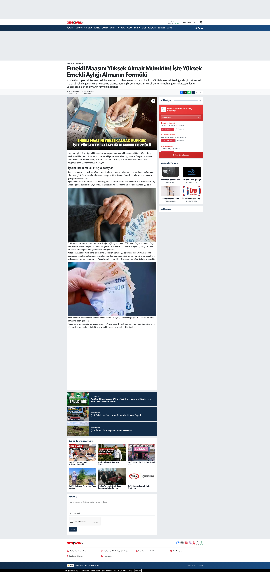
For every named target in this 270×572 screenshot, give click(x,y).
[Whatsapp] (201, 543)
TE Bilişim (200, 565)
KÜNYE (169, 28)
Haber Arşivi (108, 556)
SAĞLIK (105, 28)
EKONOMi (79, 63)
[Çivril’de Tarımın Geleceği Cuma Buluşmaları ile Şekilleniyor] (112, 476)
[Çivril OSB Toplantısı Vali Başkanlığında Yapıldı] (82, 452)
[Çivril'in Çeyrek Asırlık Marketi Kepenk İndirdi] (141, 452)
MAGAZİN (152, 28)
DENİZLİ (97, 28)
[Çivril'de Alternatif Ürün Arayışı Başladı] (112, 452)
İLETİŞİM (161, 28)
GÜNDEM (88, 28)
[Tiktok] (197, 543)
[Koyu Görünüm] (198, 28)
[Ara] (196, 28)
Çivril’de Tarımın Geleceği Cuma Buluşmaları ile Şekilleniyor (109, 487)
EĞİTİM (137, 28)
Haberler (70, 63)
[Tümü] (200, 100)
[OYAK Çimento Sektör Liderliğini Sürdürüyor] (141, 476)
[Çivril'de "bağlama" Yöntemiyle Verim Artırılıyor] (82, 476)
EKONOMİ (78, 28)
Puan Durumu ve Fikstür (146, 551)
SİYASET (113, 28)
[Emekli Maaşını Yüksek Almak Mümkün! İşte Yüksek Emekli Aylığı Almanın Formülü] (112, 123)
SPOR (144, 28)
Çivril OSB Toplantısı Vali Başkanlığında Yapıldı (78, 463)
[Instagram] (190, 543)
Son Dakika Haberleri (76, 556)
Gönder (73, 529)
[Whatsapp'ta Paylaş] (189, 92)
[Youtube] (193, 543)
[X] (182, 543)
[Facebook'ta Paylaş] (181, 92)
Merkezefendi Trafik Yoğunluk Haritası (116, 551)
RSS (71, 565)
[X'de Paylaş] (185, 92)
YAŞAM (129, 28)
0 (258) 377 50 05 (168, 140)
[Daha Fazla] (193, 92)
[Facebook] (178, 543)
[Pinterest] (186, 543)
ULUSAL (121, 28)
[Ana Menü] (201, 28)
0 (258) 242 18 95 (168, 129)
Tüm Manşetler (178, 551)
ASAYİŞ (70, 28)
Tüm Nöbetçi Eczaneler (182, 155)
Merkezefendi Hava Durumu (79, 551)
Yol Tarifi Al (181, 129)
